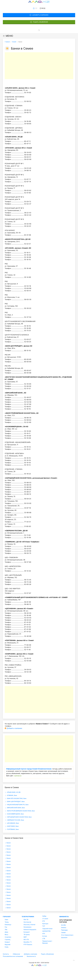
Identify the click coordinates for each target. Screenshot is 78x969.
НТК (43, 933)
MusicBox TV (28, 942)
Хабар (44, 916)
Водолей (7, 944)
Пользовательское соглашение (13, 956)
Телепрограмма (28, 916)
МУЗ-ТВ (26, 939)
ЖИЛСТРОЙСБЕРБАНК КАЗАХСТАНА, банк (21, 811)
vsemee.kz (17, 776)
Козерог (7, 942)
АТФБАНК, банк (12, 795)
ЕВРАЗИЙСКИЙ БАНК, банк (16, 807)
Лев (6, 929)
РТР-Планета (28, 944)
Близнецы (8, 924)
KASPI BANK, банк (13, 826)
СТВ (43, 938)
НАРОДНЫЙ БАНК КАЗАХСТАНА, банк (19, 817)
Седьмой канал (47, 928)
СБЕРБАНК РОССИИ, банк (15, 820)
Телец (7, 922)
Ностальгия (27, 922)
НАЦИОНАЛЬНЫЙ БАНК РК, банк (18, 804)
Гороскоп (7, 916)
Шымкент (64, 937)
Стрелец (7, 939)
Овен (6, 919)
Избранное (16, 954)
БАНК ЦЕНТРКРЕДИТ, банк (16, 801)
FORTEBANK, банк (13, 829)
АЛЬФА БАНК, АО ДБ (13, 792)
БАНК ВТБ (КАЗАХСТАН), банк (16, 798)
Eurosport (27, 932)
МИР (25, 937)
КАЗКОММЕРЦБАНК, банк (15, 814)
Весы (6, 934)
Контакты (6, 954)
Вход (43, 8)
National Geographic (30, 929)
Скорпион (8, 937)
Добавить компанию (40, 15)
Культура (45, 923)
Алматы (63, 927)
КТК (43, 921)
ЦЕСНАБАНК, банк (13, 823)
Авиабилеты (64, 916)
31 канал (45, 918)
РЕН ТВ (26, 919)
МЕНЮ (9, 35)
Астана (44, 936)
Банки (9, 843)
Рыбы (6, 947)
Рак (6, 927)
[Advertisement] (39, 65)
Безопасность (31, 956)
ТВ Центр (27, 934)
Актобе (63, 925)
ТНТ (43, 926)
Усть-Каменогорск (67, 935)
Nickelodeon (27, 927)
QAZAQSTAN (46, 931)
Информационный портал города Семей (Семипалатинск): (29, 769)
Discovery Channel (29, 924)
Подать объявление (40, 22)
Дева (6, 932)
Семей (63, 932)
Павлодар (64, 930)
